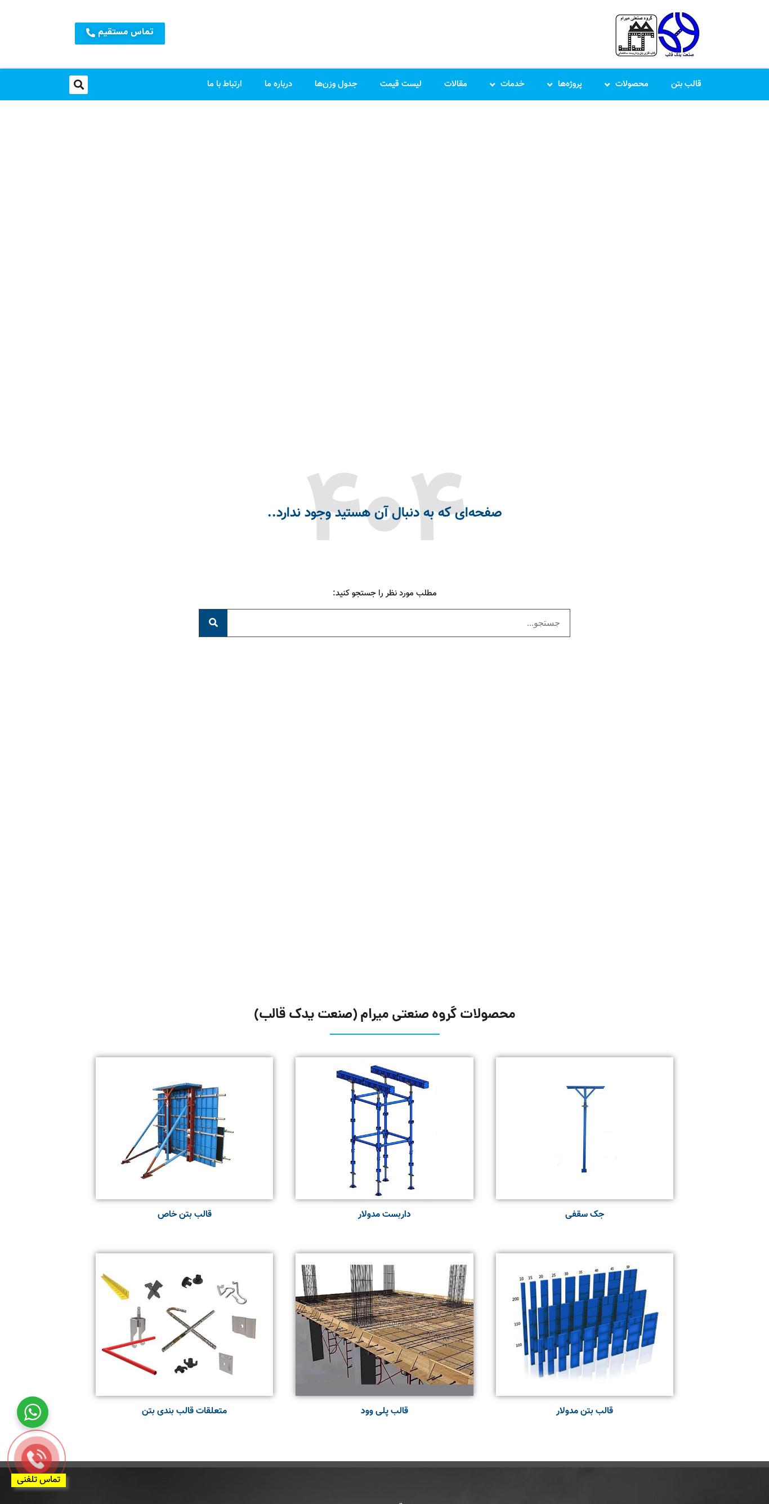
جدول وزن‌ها (336, 84)
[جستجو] (213, 623)
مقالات (455, 84)
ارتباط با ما (224, 84)
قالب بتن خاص (185, 1215)
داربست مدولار (384, 1215)
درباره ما (278, 84)
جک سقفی (584, 1215)
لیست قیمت (401, 84)
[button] (78, 84)
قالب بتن (686, 84)
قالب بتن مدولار (584, 1411)
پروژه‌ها (570, 84)
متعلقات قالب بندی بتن (184, 1411)
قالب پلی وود (384, 1411)
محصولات (632, 84)
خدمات (512, 84)
